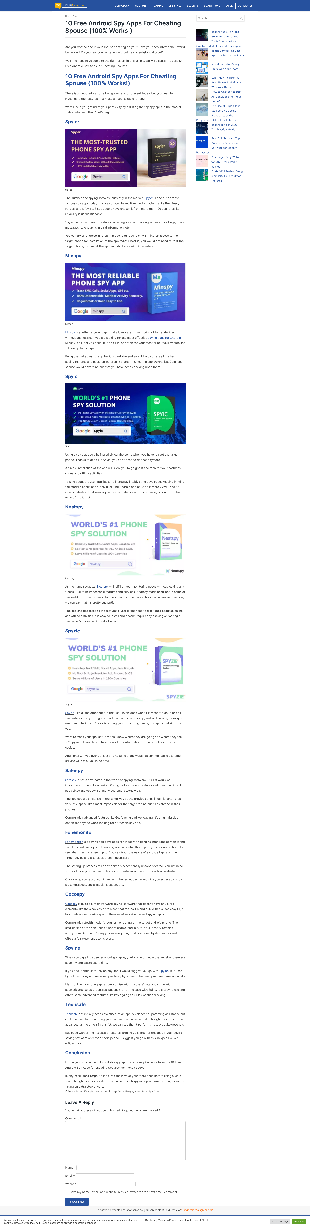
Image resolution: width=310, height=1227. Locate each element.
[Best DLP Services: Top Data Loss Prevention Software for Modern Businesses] (202, 142)
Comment (73, 1118)
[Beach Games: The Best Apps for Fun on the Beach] (202, 55)
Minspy (70, 332)
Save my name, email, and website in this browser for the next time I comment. (124, 1192)
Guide (76, 16)
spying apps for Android (164, 337)
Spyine (164, 971)
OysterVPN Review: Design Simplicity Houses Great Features (227, 176)
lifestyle (129, 1091)
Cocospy (71, 903)
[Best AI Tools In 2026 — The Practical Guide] (202, 129)
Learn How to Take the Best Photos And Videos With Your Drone (226, 82)
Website (70, 1184)
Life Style (88, 1091)
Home (68, 16)
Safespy (70, 780)
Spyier (149, 198)
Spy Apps (154, 1091)
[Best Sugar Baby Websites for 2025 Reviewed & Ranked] (202, 161)
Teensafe (71, 1014)
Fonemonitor (74, 841)
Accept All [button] (299, 1221)
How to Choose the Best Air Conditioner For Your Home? (226, 96)
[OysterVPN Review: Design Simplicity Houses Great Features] (202, 175)
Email (70, 1175)
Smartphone (100, 1091)
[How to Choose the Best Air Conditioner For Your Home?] (202, 96)
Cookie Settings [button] (280, 1221)
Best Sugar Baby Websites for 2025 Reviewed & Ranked (227, 161)
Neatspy (102, 586)
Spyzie (69, 712)
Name (70, 1167)
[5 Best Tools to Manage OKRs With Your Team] (202, 68)
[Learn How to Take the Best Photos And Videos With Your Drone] (202, 81)
